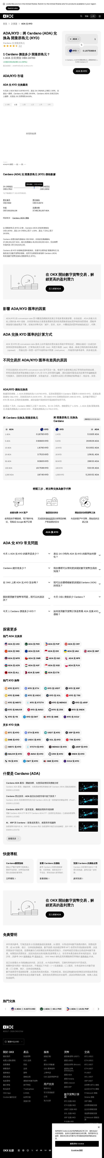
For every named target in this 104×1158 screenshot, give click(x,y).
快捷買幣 (27, 1056)
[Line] (28, 1150)
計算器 (14, 24)
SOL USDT (88, 1077)
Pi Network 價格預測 (91, 1118)
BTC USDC (88, 1056)
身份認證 (50, 518)
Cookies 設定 (77, 1150)
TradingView (28, 1089)
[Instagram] (23, 1150)
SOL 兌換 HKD (70, 1113)
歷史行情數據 (49, 1064)
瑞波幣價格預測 (90, 1113)
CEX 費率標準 (49, 1069)
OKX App (7, 1093)
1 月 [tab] (32, 104)
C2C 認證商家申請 (51, 1077)
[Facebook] (19, 1150)
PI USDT (87, 1073)
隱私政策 (6, 1077)
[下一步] (98, 1009)
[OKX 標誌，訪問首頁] (8, 16)
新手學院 (27, 1085)
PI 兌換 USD (69, 1121)
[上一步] (5, 1009)
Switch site (13, 8)
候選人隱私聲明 (9, 1060)
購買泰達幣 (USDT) (71, 1056)
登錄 (86, 16)
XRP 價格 (88, 1101)
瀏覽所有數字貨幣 (30, 1081)
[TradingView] (45, 1150)
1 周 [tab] (24, 104)
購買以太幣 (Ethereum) (68, 1070)
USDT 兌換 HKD (70, 1109)
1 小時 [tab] (7, 104)
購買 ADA (68, 1075)
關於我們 (6, 1056)
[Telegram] (37, 1150)
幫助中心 (47, 1088)
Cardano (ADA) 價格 (20, 218)
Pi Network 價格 (90, 1093)
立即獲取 (10, 878)
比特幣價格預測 (90, 1105)
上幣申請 (47, 1073)
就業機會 (6, 1064)
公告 (45, 1097)
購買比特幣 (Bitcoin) (72, 1064)
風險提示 (38, 956)
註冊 (93, 16)
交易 (25, 1069)
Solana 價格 (89, 1097)
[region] (77, 1140)
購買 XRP (68, 1087)
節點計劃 (47, 1056)
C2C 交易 (27, 1060)
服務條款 (27, 956)
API (45, 1060)
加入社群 (47, 1101)
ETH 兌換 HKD (70, 1105)
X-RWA (26, 1093)
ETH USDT (88, 1069)
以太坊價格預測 (90, 1109)
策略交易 (27, 1077)
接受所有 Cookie (77, 1144)
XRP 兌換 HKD (70, 1117)
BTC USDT (88, 1064)
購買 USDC (68, 1060)
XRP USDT (88, 1081)
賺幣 (25, 1073)
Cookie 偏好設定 (9, 1097)
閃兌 (25, 1064)
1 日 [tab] (15, 104)
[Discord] (41, 1150)
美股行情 (27, 1101)
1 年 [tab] (40, 104)
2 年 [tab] (49, 104)
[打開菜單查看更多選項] (99, 16)
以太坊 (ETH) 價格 (91, 1089)
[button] (81, 16)
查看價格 (44, 878)
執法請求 (6, 1089)
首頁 (5, 24)
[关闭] (99, 1127)
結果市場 (27, 1097)
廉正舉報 (6, 1085)
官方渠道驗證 (49, 1092)
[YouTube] (50, 1150)
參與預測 (77, 878)
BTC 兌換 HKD (70, 1101)
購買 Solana (69, 1079)
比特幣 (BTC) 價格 (91, 1085)
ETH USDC (88, 1060)
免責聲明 (6, 1081)
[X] (32, 1150)
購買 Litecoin (69, 1083)
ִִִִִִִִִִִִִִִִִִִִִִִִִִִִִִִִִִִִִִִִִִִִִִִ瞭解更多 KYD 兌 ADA (92, 419)
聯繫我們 (6, 1069)
